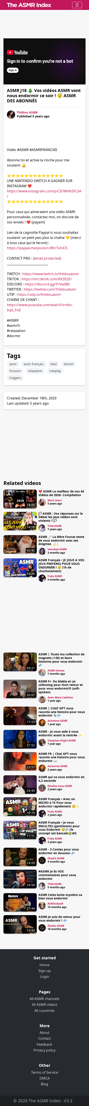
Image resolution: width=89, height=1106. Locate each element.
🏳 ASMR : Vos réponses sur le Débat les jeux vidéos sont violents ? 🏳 (60, 517)
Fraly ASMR (55, 576)
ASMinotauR (55, 903)
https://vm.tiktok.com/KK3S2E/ (47, 279)
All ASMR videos (44, 1004)
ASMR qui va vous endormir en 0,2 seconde (61, 779)
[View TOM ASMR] (42, 528)
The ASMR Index (44, 1101)
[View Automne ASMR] (42, 722)
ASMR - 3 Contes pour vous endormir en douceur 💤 (58, 851)
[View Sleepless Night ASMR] (42, 742)
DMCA (45, 1078)
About (44, 1032)
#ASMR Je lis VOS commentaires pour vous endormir (57, 875)
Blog (44, 1084)
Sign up (44, 970)
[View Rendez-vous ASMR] (42, 788)
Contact (44, 1038)
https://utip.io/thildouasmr (39, 294)
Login (44, 976)
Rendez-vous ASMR (60, 786)
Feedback (44, 1044)
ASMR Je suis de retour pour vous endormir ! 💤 (59, 918)
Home (44, 965)
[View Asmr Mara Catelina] (42, 699)
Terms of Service (44, 1072)
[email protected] (47, 258)
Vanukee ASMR (57, 549)
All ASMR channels (44, 998)
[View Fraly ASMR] (42, 578)
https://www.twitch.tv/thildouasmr (50, 273)
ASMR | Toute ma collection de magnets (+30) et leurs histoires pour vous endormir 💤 (61, 659)
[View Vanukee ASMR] (42, 551)
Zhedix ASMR (56, 858)
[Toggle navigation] (77, 5)
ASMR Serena (56, 670)
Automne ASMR (57, 721)
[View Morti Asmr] (42, 502)
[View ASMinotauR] (42, 905)
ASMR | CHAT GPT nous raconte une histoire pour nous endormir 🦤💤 (61, 712)
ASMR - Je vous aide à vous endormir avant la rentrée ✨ (60, 733)
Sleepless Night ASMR (62, 740)
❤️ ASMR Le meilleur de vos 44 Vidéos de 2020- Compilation (61, 493)
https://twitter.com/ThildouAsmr (50, 289)
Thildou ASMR (27, 112)
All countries (44, 1010)
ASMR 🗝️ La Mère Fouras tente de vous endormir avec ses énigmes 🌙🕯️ (61, 540)
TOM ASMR (55, 526)
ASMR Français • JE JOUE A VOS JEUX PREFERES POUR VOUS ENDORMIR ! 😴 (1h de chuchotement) (61, 565)
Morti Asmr (55, 500)
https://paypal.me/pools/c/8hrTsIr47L (37, 248)
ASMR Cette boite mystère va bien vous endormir (60, 896)
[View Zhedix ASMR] (42, 860)
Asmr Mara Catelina (60, 697)
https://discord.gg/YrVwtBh (47, 284)
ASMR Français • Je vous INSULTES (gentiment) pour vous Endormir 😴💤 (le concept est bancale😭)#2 (59, 827)
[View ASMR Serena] (42, 672)
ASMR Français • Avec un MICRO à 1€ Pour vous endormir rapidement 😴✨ (58, 802)
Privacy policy (44, 1050)
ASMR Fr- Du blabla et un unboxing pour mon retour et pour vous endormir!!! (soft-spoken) (60, 686)
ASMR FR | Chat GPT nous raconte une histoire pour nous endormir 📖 (61, 757)
